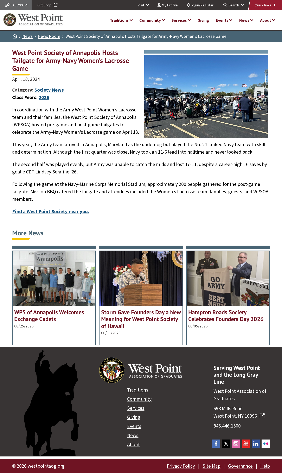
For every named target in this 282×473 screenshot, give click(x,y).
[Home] (14, 36)
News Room (49, 36)
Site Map (211, 466)
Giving (133, 417)
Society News (49, 90)
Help (265, 466)
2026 (44, 97)
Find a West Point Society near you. (50, 211)
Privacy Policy (181, 466)
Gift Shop (44, 5)
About (133, 444)
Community (139, 399)
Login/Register (201, 5)
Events (134, 426)
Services (135, 408)
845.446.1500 (227, 426)
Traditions (137, 390)
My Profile (169, 5)
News (27, 36)
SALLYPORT (19, 5)
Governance (240, 466)
